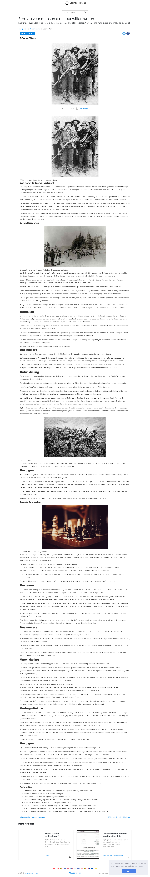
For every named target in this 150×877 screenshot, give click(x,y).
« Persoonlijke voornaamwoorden (32, 817)
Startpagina (23, 29)
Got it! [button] (129, 871)
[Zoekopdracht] (85, 12)
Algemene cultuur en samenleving (113, 855)
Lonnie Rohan (84, 108)
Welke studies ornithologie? (52, 834)
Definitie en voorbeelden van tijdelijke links (115, 834)
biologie (47, 855)
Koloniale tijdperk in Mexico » (119, 817)
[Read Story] (70, 857)
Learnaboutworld (77, 3)
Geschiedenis (35, 29)
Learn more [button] (139, 866)
